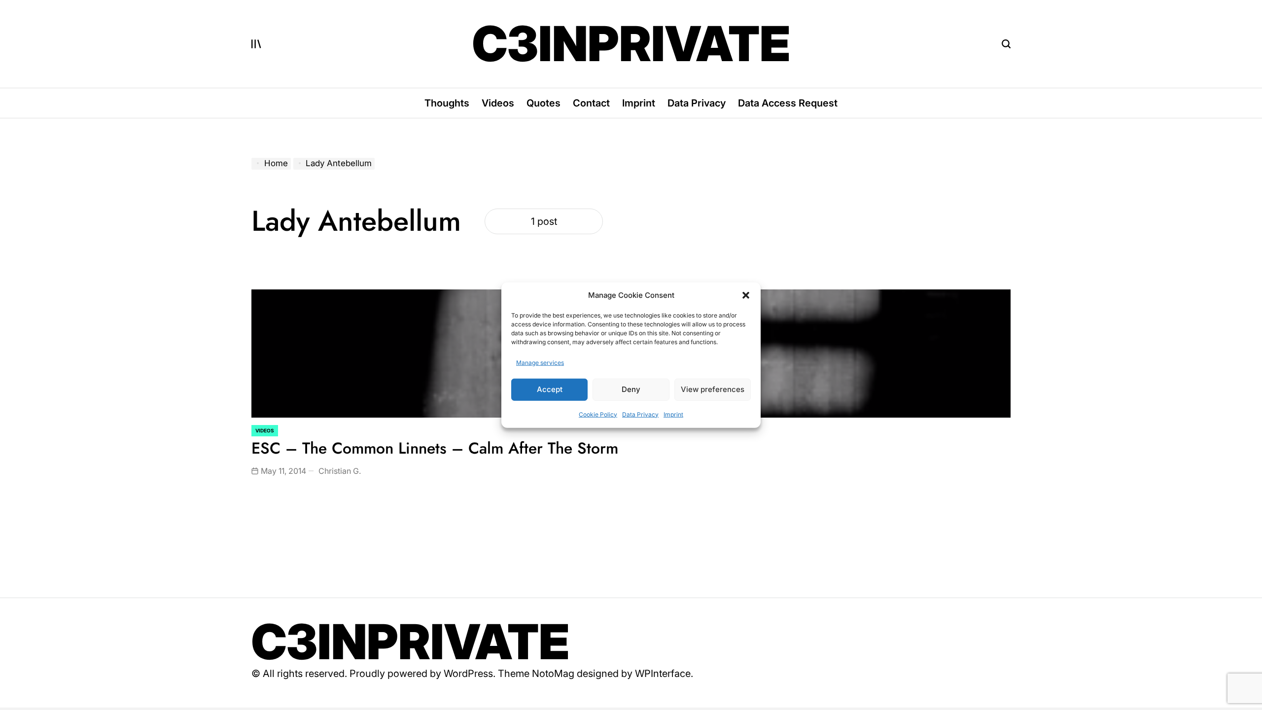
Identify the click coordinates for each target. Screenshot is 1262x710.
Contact (591, 103)
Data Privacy (640, 414)
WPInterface (663, 673)
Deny (631, 389)
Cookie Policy (598, 414)
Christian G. (339, 471)
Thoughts (446, 103)
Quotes (543, 103)
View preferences (712, 389)
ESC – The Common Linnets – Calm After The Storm (434, 448)
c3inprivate (631, 44)
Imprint (673, 414)
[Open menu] (256, 44)
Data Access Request (788, 103)
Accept (549, 389)
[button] (746, 295)
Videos (498, 103)
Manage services (540, 362)
